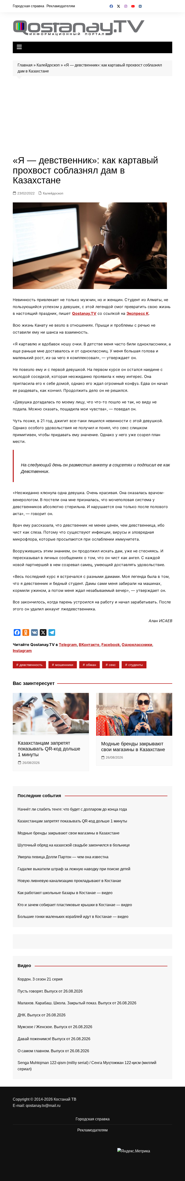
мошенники (64, 665)
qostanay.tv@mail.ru (43, 1106)
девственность (31, 665)
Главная (25, 65)
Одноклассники (137, 644)
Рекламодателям (60, 6)
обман (91, 665)
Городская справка (28, 6)
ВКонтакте (89, 644)
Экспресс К (137, 313)
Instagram (22, 650)
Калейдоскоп (48, 65)
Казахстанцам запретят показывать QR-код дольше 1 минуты (49, 748)
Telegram (68, 644)
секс (112, 665)
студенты (135, 665)
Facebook (110, 644)
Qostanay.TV (84, 313)
